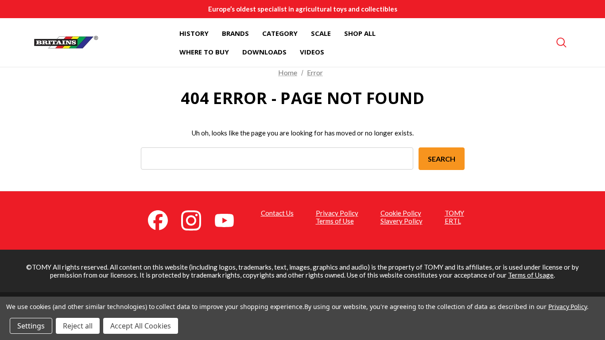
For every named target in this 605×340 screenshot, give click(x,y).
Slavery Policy (401, 221)
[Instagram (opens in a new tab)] (196, 220)
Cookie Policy (400, 213)
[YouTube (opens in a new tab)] (229, 220)
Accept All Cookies (140, 326)
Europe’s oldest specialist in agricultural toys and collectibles (302, 9)
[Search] (561, 42)
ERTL (453, 221)
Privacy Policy (337, 213)
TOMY (454, 213)
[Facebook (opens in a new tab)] (163, 220)
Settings (31, 326)
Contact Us (277, 213)
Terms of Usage (531, 275)
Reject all (78, 326)
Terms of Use (335, 221)
